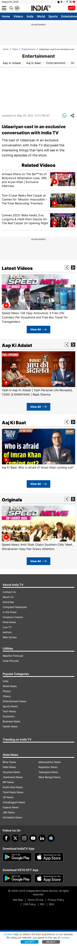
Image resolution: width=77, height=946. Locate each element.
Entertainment (28, 49)
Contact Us (9, 591)
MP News (8, 782)
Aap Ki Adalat (17, 345)
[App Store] (48, 857)
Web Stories (10, 637)
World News (10, 686)
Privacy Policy (56, 899)
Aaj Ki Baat (14, 422)
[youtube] (33, 838)
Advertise (8, 602)
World (41, 16)
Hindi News (9, 622)
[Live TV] (71, 8)
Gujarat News (10, 807)
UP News (8, 797)
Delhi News (9, 767)
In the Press (9, 612)
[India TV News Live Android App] (17, 857)
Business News (11, 721)
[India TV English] (41, 8)
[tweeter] (15, 838)
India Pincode (11, 660)
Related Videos (39, 165)
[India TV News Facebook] (67, 2)
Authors (7, 632)
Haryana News (11, 772)
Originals (12, 499)
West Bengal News (49, 777)
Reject (51, 941)
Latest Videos (17, 268)
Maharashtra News (49, 762)
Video (15, 49)
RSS (51, 904)
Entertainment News (14, 701)
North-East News (13, 787)
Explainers (9, 716)
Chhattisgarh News (14, 802)
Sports (53, 16)
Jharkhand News (13, 777)
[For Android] (17, 878)
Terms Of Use (35, 899)
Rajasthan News (47, 767)
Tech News (9, 711)
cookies (65, 937)
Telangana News (48, 772)
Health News (10, 726)
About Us (8, 596)
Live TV (7, 627)
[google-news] (51, 838)
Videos (18, 16)
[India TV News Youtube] (74, 2)
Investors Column (13, 617)
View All (35, 329)
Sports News (10, 706)
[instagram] (24, 838)
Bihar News (9, 762)
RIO (42, 904)
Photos (7, 691)
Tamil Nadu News (13, 792)
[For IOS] (48, 878)
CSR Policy (29, 904)
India (30, 16)
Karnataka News (12, 817)
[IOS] (58, 2)
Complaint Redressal (15, 607)
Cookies (8, 934)
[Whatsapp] (64, 115)
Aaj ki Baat (33, 63)
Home (6, 16)
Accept (30, 941)
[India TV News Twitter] (70, 2)
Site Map (18, 899)
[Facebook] (6, 838)
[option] (38, 299)
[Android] (62, 2)
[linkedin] (42, 838)
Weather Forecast (13, 655)
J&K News (9, 812)
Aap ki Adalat (12, 63)
